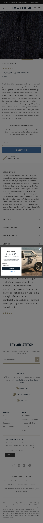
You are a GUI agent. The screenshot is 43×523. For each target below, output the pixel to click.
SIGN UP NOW (11, 268)
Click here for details (14, 271)
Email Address (4, 263)
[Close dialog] (40, 249)
